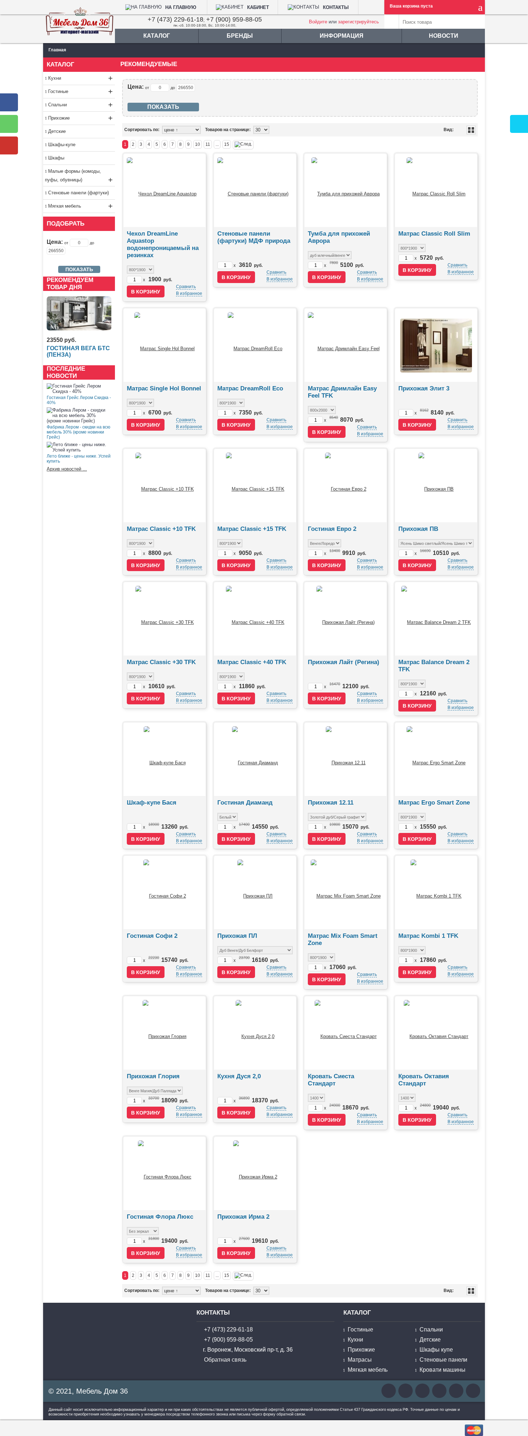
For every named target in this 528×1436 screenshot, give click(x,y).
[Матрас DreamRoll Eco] (255, 345)
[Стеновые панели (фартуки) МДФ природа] (255, 190)
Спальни (80, 104)
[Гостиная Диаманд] (255, 759)
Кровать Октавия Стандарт (423, 1080)
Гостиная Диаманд (245, 802)
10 (197, 144)
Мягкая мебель (80, 205)
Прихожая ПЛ (237, 935)
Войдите (318, 21)
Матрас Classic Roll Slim (434, 233)
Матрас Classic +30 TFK (161, 662)
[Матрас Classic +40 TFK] (255, 618)
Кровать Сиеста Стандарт (331, 1080)
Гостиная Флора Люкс (160, 1216)
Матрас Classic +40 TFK (251, 662)
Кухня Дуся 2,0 (239, 1076)
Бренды (240, 36)
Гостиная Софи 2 (152, 935)
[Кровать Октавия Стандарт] (436, 1033)
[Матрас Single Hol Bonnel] (164, 345)
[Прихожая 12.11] (346, 759)
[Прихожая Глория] (164, 1033)
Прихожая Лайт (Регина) (343, 662)
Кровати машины (443, 1370)
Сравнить (186, 286)
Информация (341, 36)
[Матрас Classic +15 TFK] (255, 485)
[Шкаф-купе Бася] (165, 759)
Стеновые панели (443, 1360)
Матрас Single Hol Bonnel (164, 388)
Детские (57, 131)
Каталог (156, 36)
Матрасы (360, 1360)
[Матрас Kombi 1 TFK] (436, 892)
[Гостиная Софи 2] (164, 892)
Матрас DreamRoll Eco (250, 388)
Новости (443, 36)
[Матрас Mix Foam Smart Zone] (346, 892)
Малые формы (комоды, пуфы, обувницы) (79, 176)
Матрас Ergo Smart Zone (434, 802)
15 (226, 144)
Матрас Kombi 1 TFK (428, 935)
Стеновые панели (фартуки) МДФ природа (253, 237)
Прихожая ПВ (418, 528)
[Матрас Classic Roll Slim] (436, 190)
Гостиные (80, 91)
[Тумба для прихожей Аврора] (345, 190)
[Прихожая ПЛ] (255, 892)
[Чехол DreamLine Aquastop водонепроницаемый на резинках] (164, 190)
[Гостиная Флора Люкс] (164, 1173)
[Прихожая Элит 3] (436, 345)
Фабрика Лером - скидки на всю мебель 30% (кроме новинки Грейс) (78, 432)
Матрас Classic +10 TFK (161, 528)
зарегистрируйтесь (358, 21)
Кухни (80, 78)
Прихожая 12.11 (330, 802)
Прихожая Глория (153, 1076)
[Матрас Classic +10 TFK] (164, 485)
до (92, 243)
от (66, 243)
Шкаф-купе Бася (151, 802)
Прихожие (80, 118)
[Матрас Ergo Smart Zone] (436, 759)
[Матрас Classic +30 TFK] (164, 618)
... (217, 144)
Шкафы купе (436, 1350)
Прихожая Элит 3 (423, 388)
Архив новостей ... (67, 469)
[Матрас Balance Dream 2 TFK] (436, 618)
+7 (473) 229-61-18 (175, 19)
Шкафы (56, 158)
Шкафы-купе (61, 144)
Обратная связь (225, 1360)
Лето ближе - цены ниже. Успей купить (79, 459)
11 (207, 144)
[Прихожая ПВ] (436, 485)
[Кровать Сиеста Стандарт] (346, 1033)
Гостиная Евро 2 (332, 528)
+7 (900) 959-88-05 (234, 19)
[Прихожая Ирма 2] (255, 1173)
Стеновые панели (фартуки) (78, 192)
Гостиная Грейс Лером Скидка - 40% (79, 400)
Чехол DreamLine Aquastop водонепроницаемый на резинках (163, 244)
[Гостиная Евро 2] (345, 485)
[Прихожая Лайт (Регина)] (345, 618)
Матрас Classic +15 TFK (251, 528)
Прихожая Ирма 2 (243, 1216)
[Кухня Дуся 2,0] (255, 1033)
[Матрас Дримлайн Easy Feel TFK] (345, 345)
